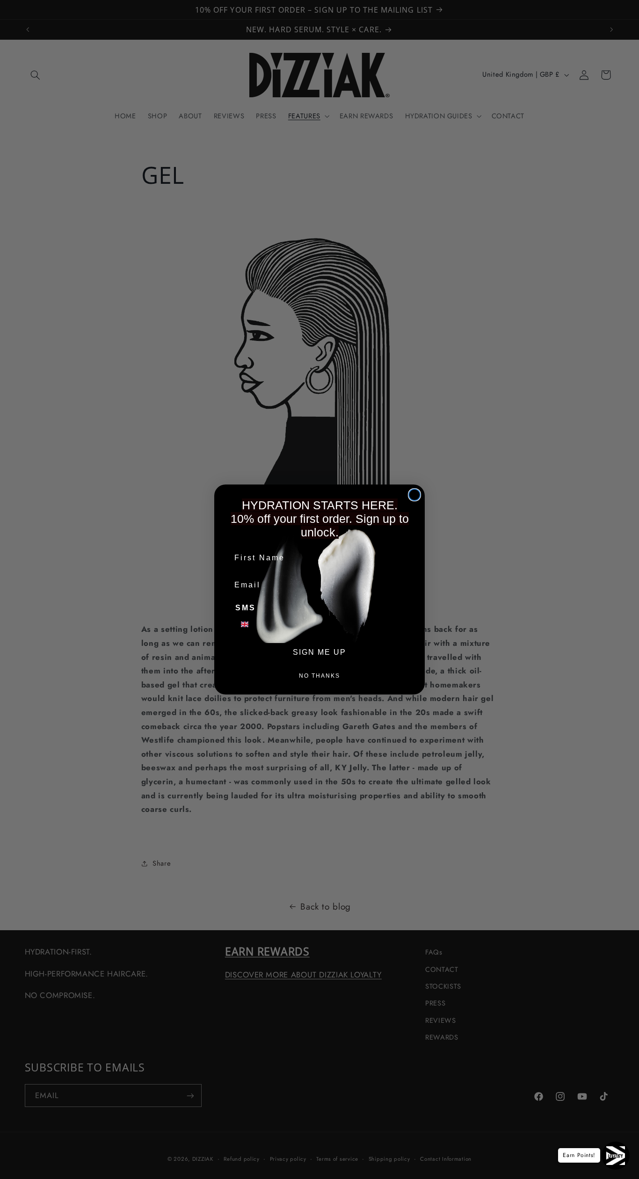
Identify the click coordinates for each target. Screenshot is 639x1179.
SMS (245, 608)
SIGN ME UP (319, 652)
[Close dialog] (414, 494)
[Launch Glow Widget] (616, 1156)
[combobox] (250, 624)
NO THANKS (319, 676)
